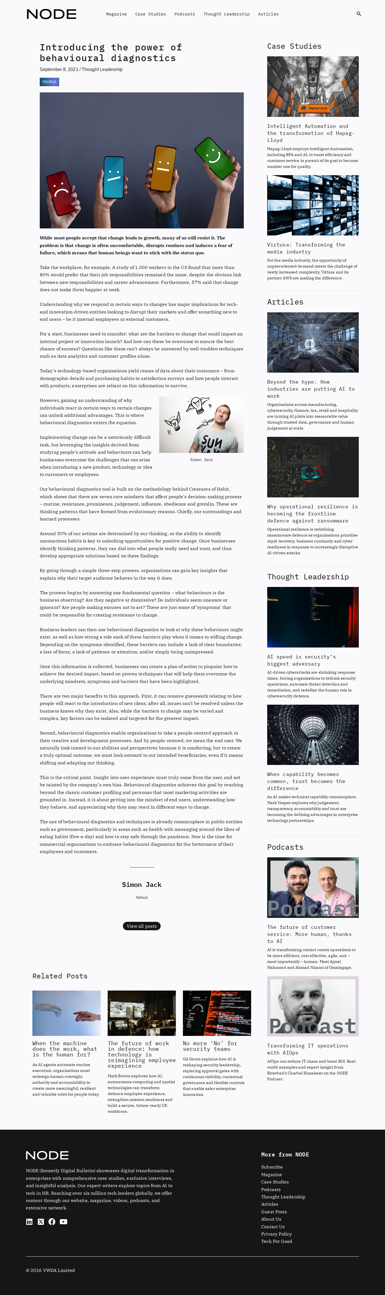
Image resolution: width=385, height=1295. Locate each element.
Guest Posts (274, 1211)
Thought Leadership (226, 14)
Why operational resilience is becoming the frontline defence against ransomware (312, 513)
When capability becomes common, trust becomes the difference (306, 781)
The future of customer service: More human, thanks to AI (309, 934)
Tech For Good (276, 1241)
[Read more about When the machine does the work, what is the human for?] (66, 1012)
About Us (271, 1219)
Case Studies (150, 14)
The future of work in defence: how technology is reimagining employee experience (142, 1054)
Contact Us (273, 1226)
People (49, 82)
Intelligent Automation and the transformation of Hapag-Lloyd (311, 133)
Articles (268, 14)
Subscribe (272, 1167)
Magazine (116, 14)
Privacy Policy (276, 1234)
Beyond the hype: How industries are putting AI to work (311, 389)
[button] (359, 14)
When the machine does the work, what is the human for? (64, 1048)
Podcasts (184, 14)
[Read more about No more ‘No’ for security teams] (217, 1012)
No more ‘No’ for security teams (210, 1046)
